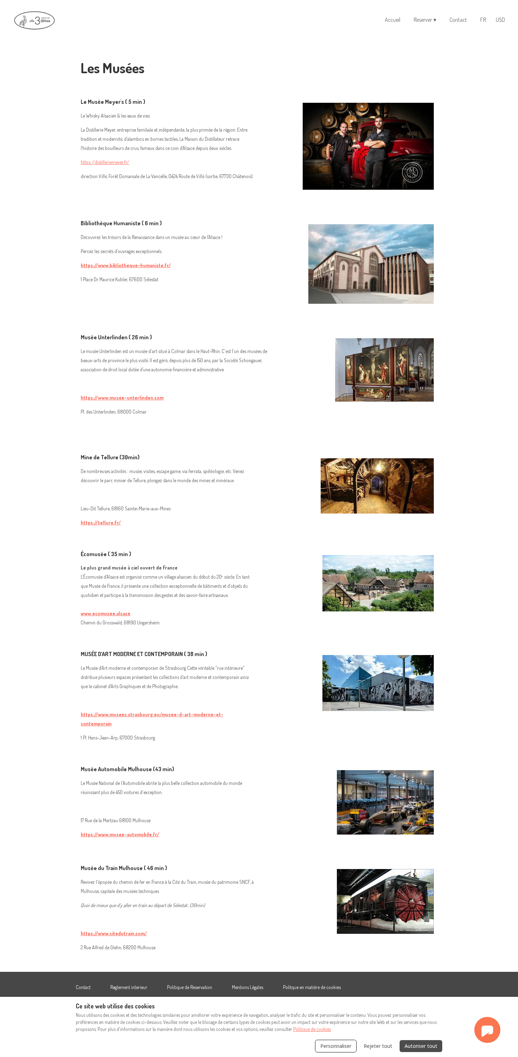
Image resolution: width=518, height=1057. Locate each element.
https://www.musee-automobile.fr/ (120, 834)
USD (500, 19)
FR (483, 19)
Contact (458, 19)
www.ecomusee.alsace (105, 613)
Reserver (425, 19)
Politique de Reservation (189, 987)
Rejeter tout (378, 1046)
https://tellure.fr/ (101, 523)
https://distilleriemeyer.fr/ (105, 162)
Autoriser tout (421, 1046)
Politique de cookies (312, 1029)
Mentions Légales (247, 987)
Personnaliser (335, 1046)
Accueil (392, 19)
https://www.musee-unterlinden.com (122, 398)
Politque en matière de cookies (312, 987)
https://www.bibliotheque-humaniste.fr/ (126, 265)
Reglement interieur (128, 987)
